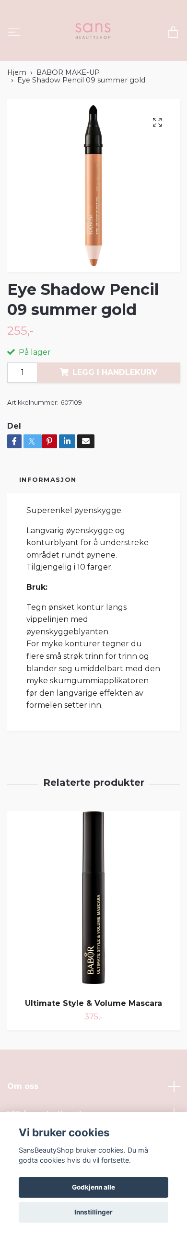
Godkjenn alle (93, 1187)
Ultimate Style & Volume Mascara (93, 1003)
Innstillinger (93, 1212)
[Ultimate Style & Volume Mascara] (93, 901)
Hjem (16, 72)
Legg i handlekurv (114, 372)
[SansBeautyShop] (92, 33)
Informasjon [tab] (47, 479)
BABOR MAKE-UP (68, 72)
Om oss (22, 1086)
